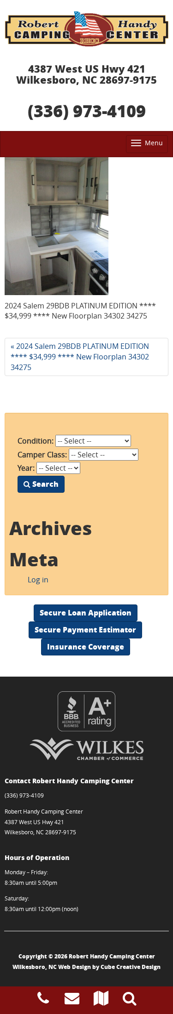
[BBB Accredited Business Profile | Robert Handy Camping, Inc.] (86, 711)
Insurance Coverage (85, 646)
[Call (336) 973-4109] (43, 1001)
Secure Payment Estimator (85, 629)
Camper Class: (42, 455)
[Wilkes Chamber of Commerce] (86, 749)
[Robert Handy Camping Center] (86, 28)
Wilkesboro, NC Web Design (51, 967)
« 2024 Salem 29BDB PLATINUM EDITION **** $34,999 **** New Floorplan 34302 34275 (80, 356)
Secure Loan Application (85, 612)
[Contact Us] (72, 1001)
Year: (26, 468)
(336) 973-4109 (87, 110)
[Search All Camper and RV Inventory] (130, 1001)
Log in (38, 580)
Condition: (36, 441)
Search (44, 484)
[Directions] (101, 1001)
